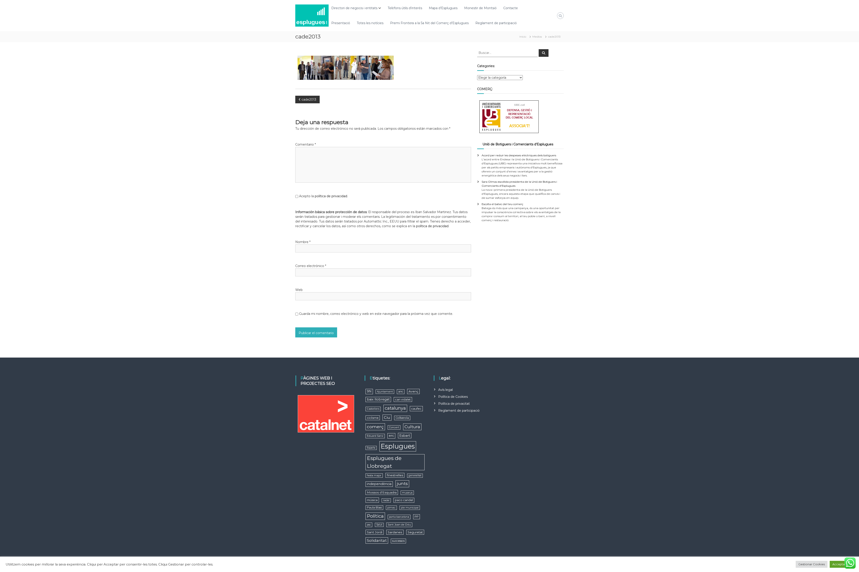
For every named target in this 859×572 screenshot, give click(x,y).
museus (407, 492)
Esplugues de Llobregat (384, 462)
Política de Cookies (453, 397)
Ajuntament (385, 391)
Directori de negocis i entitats (354, 8)
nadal (386, 500)
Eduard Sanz (375, 435)
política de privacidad (331, 196)
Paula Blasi (374, 507)
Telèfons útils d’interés (405, 8)
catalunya (395, 408)
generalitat (414, 475)
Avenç (413, 391)
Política (375, 516)
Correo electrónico (310, 266)
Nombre (302, 242)
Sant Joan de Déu (399, 524)
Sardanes (395, 532)
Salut (379, 524)
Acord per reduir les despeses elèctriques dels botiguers (519, 155)
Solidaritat (377, 540)
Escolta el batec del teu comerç (502, 204)
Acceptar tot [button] (841, 564)
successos (398, 540)
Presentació (340, 23)
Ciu (387, 417)
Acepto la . (323, 196)
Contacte (510, 8)
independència (379, 484)
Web (299, 290)
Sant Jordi (374, 532)
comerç (375, 426)
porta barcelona (399, 516)
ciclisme (372, 417)
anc (400, 391)
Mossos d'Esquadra (382, 492)
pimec (391, 507)
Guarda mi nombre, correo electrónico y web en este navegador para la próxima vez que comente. (376, 314)
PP (417, 516)
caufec (416, 408)
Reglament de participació (496, 23)
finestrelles (395, 475)
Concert (394, 427)
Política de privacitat (454, 404)
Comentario (305, 144)
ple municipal (410, 507)
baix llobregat (378, 399)
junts (402, 483)
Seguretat (415, 532)
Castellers (373, 408)
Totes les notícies (370, 23)
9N (369, 391)
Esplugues (398, 446)
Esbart (404, 436)
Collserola (402, 417)
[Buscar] (544, 53)
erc (391, 436)
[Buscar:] (508, 53)
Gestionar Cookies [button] (811, 564)
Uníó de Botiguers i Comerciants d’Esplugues (518, 144)
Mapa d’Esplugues (443, 8)
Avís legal (445, 390)
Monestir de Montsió (480, 8)
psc (369, 524)
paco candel (404, 500)
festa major (374, 475)
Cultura (412, 426)
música (372, 500)
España (371, 447)
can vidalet (403, 399)
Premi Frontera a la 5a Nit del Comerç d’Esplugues (429, 23)
